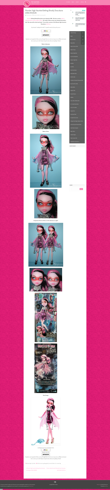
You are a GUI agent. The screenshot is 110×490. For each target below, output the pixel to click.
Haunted (29, 18)
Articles (82, 2)
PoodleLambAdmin (29, 15)
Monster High (29, 463)
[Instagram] (55, 482)
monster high (58, 463)
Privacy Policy (31, 486)
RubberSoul (98, 484)
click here (48, 24)
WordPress (106, 486)
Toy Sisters (35, 2)
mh (55, 463)
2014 (38, 463)
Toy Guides (68, 2)
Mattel (53, 463)
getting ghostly (46, 463)
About (73, 2)
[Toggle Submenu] (83, 32)
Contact (77, 2)
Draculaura (41, 463)
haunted (50, 463)
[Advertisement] (77, 165)
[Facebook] (54, 482)
